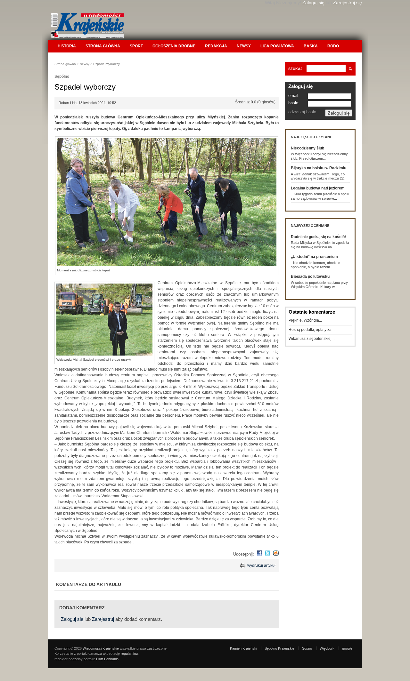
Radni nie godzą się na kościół (318, 237)
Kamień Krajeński (243, 648)
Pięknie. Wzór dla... (305, 320)
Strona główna (103, 46)
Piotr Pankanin (107, 659)
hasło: (293, 102)
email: (293, 95)
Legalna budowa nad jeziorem (318, 188)
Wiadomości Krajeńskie (101, 648)
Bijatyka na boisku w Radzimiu (318, 168)
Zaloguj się (313, 2)
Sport (136, 46)
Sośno (307, 648)
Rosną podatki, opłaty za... (311, 329)
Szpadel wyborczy (106, 64)
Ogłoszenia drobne (173, 46)
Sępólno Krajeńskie (279, 648)
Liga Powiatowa (277, 46)
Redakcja (216, 46)
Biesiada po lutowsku (310, 276)
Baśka (311, 46)
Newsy (244, 46)
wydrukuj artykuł (261, 565)
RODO (333, 46)
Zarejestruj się (347, 2)
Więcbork (327, 648)
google (347, 648)
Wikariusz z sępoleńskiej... (311, 338)
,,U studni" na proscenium (314, 256)
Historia (67, 46)
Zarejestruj (103, 619)
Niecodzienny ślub (307, 148)
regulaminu (129, 653)
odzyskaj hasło (302, 111)
